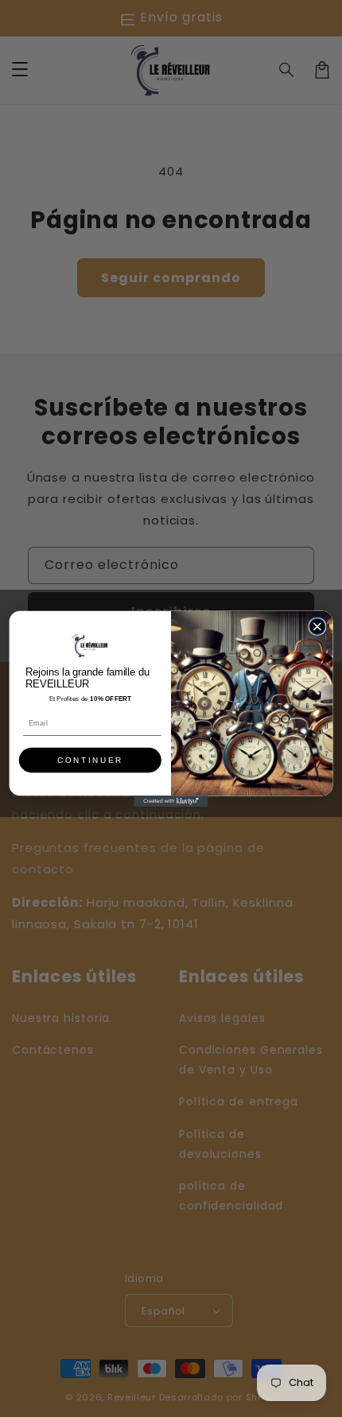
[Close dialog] (317, 626)
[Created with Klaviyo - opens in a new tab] (171, 801)
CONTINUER (90, 760)
